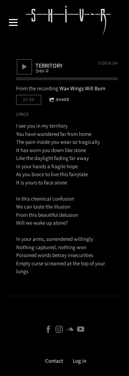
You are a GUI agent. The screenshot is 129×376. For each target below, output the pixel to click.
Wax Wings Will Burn (82, 88)
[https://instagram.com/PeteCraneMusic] (59, 330)
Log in (79, 360)
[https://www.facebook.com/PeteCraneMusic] (48, 330)
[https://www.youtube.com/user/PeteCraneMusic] (80, 330)
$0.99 (28, 99)
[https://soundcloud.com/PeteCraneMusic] (69, 330)
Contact (54, 360)
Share (63, 99)
